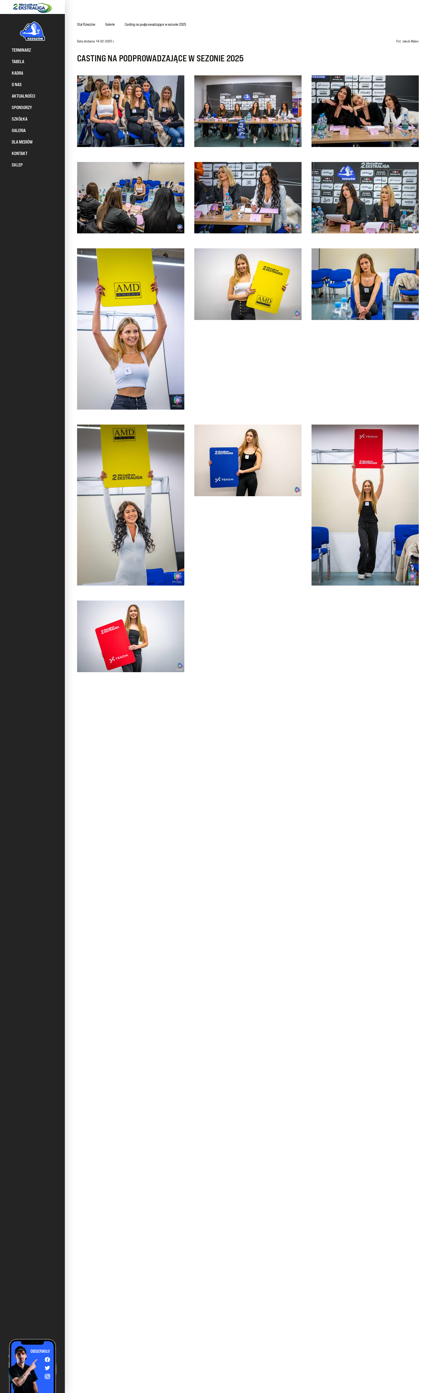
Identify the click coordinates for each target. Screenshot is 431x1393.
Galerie (110, 24)
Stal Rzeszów (86, 24)
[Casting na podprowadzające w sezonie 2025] (130, 111)
